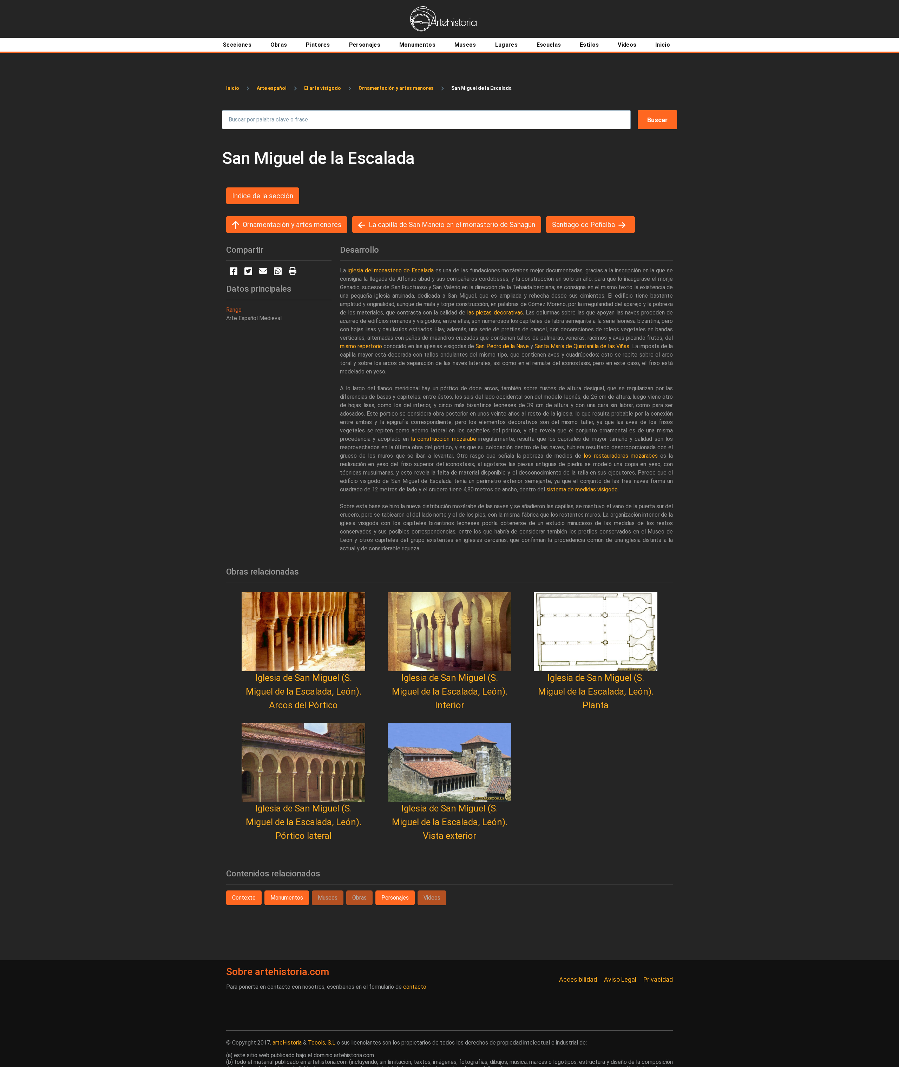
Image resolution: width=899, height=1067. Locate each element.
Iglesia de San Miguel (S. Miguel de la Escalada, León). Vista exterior (449, 822)
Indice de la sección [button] (262, 196)
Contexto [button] (244, 897)
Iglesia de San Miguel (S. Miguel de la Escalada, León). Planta (596, 691)
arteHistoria (287, 1042)
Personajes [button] (395, 897)
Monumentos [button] (286, 897)
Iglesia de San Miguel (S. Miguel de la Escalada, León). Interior (449, 691)
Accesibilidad (578, 979)
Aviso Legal (620, 979)
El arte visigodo (322, 88)
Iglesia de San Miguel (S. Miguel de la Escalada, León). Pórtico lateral (303, 822)
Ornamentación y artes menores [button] (292, 224)
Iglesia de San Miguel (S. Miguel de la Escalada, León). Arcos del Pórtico (303, 691)
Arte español (272, 88)
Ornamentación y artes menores (396, 88)
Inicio (232, 88)
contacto (414, 986)
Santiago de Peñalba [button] (583, 224)
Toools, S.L (321, 1042)
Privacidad (658, 979)
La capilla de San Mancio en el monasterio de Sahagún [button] (452, 224)
